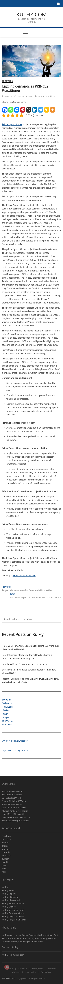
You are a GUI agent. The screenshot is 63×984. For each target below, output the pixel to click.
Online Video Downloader (15, 740)
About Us (9, 969)
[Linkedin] (34, 108)
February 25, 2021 (24, 96)
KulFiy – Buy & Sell (11, 900)
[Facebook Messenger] (16, 108)
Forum (5, 713)
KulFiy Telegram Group (13, 916)
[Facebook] (4, 108)
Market (5, 710)
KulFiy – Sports (9, 893)
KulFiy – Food (8, 890)
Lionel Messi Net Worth (13, 814)
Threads (5, 845)
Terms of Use (46, 972)
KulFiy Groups (9, 906)
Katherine (8, 96)
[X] (28, 108)
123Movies (7, 720)
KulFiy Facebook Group (13, 913)
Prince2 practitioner (12, 124)
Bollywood (7, 703)
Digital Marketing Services (15, 750)
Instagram (6, 839)
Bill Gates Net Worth (12, 797)
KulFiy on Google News (13, 910)
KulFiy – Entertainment (13, 903)
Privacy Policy (37, 969)
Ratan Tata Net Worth (12, 804)
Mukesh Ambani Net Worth (15, 810)
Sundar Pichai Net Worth (14, 801)
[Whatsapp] (10, 108)
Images (5, 717)
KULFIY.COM (31, 14)
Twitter (5, 842)
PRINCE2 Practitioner (47, 96)
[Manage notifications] (6, 967)
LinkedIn (6, 852)
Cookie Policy (31, 972)
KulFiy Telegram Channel (14, 919)
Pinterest (6, 855)
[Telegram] (40, 108)
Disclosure (16, 972)
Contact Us (23, 969)
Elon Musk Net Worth (12, 791)
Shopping (6, 699)
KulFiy (5, 887)
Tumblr (5, 858)
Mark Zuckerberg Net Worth (15, 820)
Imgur (4, 865)
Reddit (5, 862)
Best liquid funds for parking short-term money (25, 664)
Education (7, 81)
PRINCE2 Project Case (24, 575)
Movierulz (7, 724)
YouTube (6, 849)
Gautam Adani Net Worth (14, 807)
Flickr (4, 868)
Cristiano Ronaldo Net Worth (16, 817)
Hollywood (7, 706)
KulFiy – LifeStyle (10, 897)
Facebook (6, 836)
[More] (52, 108)
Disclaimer (52, 969)
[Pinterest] (22, 108)
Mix (4, 871)
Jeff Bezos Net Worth (12, 794)
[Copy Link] (46, 108)
